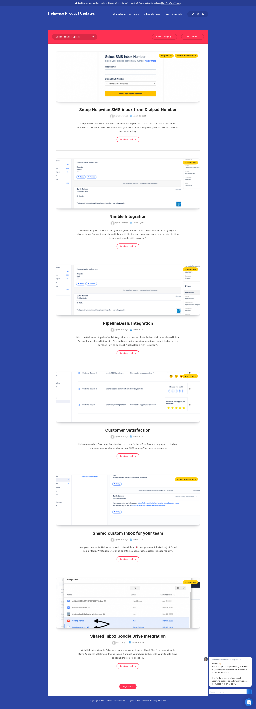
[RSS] (203, 14)
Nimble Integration (128, 216)
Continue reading (128, 139)
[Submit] (93, 36)
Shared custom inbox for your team (128, 533)
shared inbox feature (186, 55)
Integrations (166, 55)
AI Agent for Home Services (138, 701)
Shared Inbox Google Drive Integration (128, 636)
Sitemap (153, 701)
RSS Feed (162, 701)
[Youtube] (198, 14)
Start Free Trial (174, 14)
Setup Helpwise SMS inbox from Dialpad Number (128, 109)
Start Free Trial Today (170, 3)
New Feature (190, 376)
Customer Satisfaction (128, 430)
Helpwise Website (113, 701)
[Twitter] (192, 14)
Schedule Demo (152, 14)
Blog (123, 701)
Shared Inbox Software (125, 14)
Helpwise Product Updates (71, 13)
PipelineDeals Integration (128, 323)
